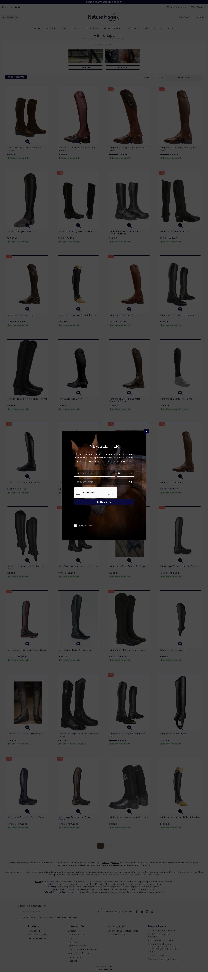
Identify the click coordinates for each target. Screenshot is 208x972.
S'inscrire (104, 501)
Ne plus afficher (85, 526)
